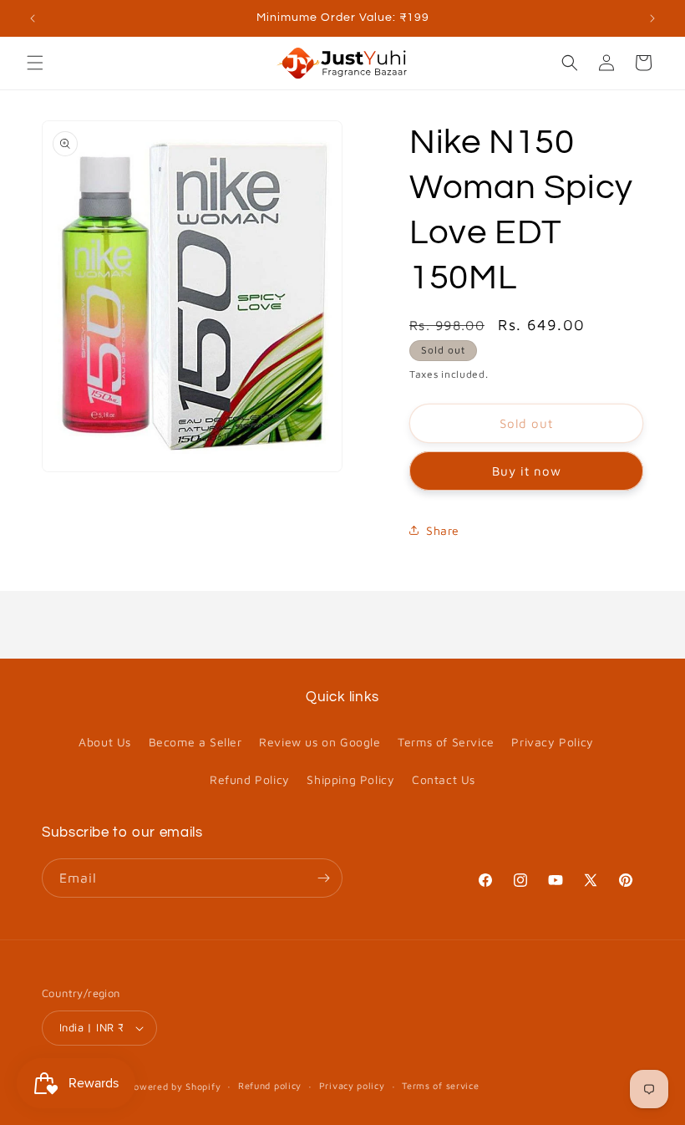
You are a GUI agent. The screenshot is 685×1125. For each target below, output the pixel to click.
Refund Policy (250, 779)
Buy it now (526, 471)
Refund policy (270, 1085)
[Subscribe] (323, 878)
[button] (35, 62)
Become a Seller (195, 742)
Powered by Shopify (174, 1086)
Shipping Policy (350, 779)
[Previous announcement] (32, 18)
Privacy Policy (552, 742)
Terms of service (440, 1085)
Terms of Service (446, 742)
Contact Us (443, 779)
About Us (105, 742)
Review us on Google (319, 742)
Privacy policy (352, 1085)
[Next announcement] (652, 18)
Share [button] (442, 530)
